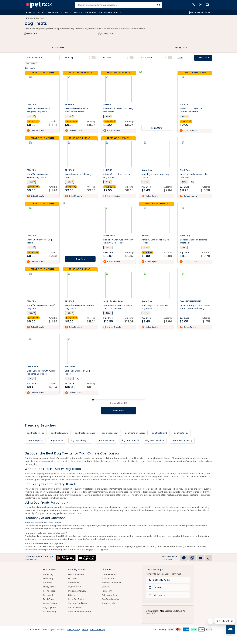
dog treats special (130, 440)
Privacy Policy (74, 586)
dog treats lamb (159, 433)
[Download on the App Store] (87, 558)
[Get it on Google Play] (66, 558)
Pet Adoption (49, 591)
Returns (71, 595)
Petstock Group (97, 629)
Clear (180, 57)
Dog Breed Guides (110, 599)
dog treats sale (181, 433)
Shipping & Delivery (77, 591)
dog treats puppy (35, 440)
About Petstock (109, 574)
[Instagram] (192, 558)
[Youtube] (200, 558)
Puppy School (49, 586)
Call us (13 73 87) (161, 580)
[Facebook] (184, 558)
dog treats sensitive (154, 440)
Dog (31, 18)
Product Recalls (75, 607)
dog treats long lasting (181, 440)
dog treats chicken (106, 440)
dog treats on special (135, 433)
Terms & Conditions (77, 603)
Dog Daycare (49, 607)
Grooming (48, 578)
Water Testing (50, 603)
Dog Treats (40, 18)
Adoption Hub (108, 603)
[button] (42, 57)
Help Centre (159, 595)
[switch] (92, 57)
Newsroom (107, 591)
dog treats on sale (35, 433)
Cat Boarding (49, 611)
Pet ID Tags (48, 599)
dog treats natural (59, 433)
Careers (105, 586)
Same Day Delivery (77, 599)
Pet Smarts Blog (109, 595)
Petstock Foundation (112, 582)
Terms (85, 629)
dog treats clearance (85, 433)
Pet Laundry (48, 595)
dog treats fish (57, 440)
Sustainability (108, 578)
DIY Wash (47, 582)
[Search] (158, 5)
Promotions (73, 582)
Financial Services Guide (79, 611)
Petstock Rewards (76, 574)
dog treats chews (110, 433)
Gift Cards (72, 578)
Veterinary (48, 574)
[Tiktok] (208, 558)
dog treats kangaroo (80, 440)
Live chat (157, 587)
